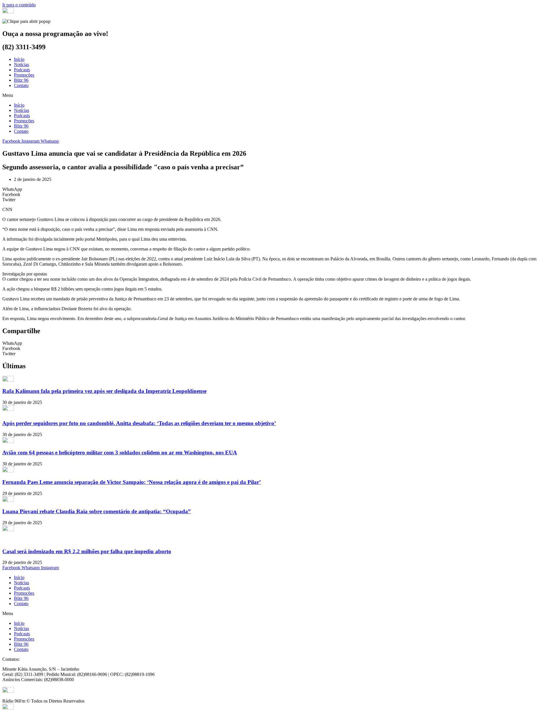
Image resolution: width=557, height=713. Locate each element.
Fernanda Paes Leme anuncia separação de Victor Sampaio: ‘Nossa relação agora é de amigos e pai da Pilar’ (131, 482)
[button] (278, 95)
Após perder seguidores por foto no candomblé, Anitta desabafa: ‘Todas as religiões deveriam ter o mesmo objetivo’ (139, 423)
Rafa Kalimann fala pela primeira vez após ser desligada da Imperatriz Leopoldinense (104, 391)
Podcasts (22, 69)
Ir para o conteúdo (19, 4)
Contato (21, 85)
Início (19, 59)
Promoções (24, 74)
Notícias (21, 64)
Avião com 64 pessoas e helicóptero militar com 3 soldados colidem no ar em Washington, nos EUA (119, 452)
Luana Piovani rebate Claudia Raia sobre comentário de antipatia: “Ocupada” (96, 511)
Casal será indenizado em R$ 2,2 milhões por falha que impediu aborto (86, 551)
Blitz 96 (21, 80)
